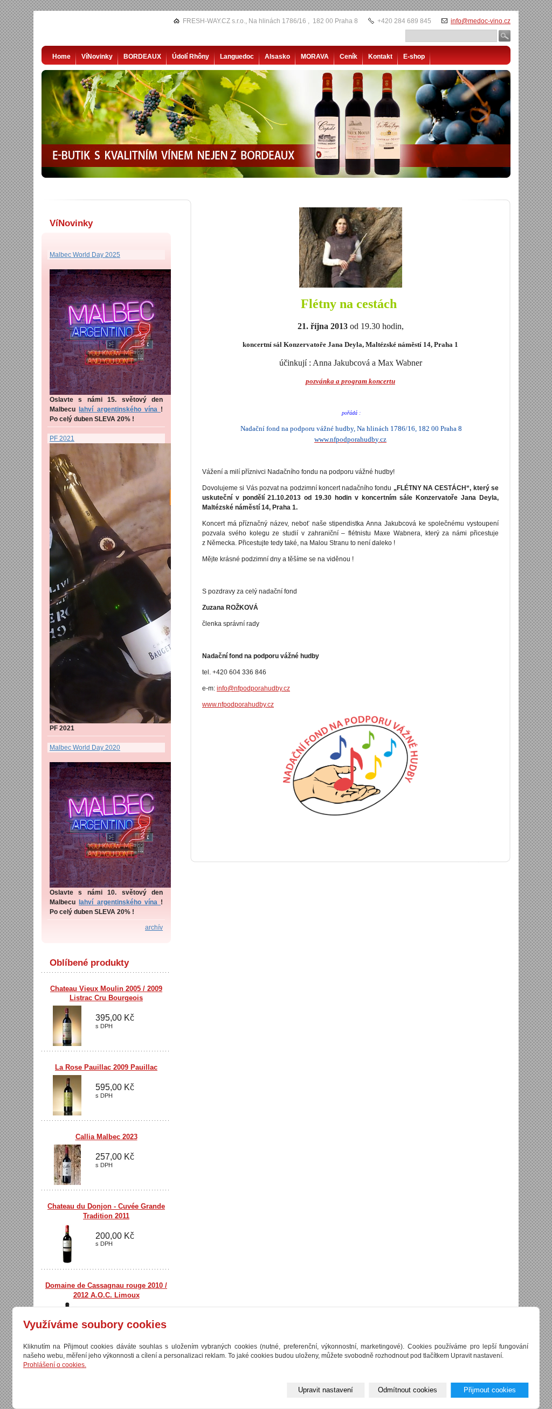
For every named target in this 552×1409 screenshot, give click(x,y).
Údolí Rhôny (190, 56)
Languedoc (237, 56)
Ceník (348, 56)
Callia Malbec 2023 (106, 1137)
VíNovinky (97, 56)
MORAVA (315, 56)
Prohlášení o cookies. (54, 1365)
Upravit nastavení (325, 1390)
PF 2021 (62, 438)
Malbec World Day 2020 (85, 747)
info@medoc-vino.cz (480, 21)
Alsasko (277, 56)
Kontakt (380, 56)
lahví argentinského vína (118, 409)
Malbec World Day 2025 (85, 255)
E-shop (414, 56)
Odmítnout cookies (407, 1390)
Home (61, 56)
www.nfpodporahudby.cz (238, 704)
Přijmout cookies (490, 1390)
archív (154, 927)
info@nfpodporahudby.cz (253, 688)
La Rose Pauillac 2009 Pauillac (106, 1067)
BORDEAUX (142, 56)
